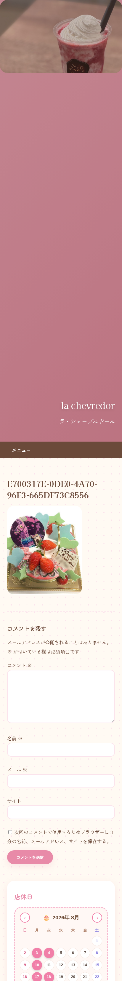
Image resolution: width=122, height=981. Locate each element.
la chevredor (88, 405)
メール (17, 769)
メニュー (21, 449)
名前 (15, 738)
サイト (14, 800)
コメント (19, 665)
